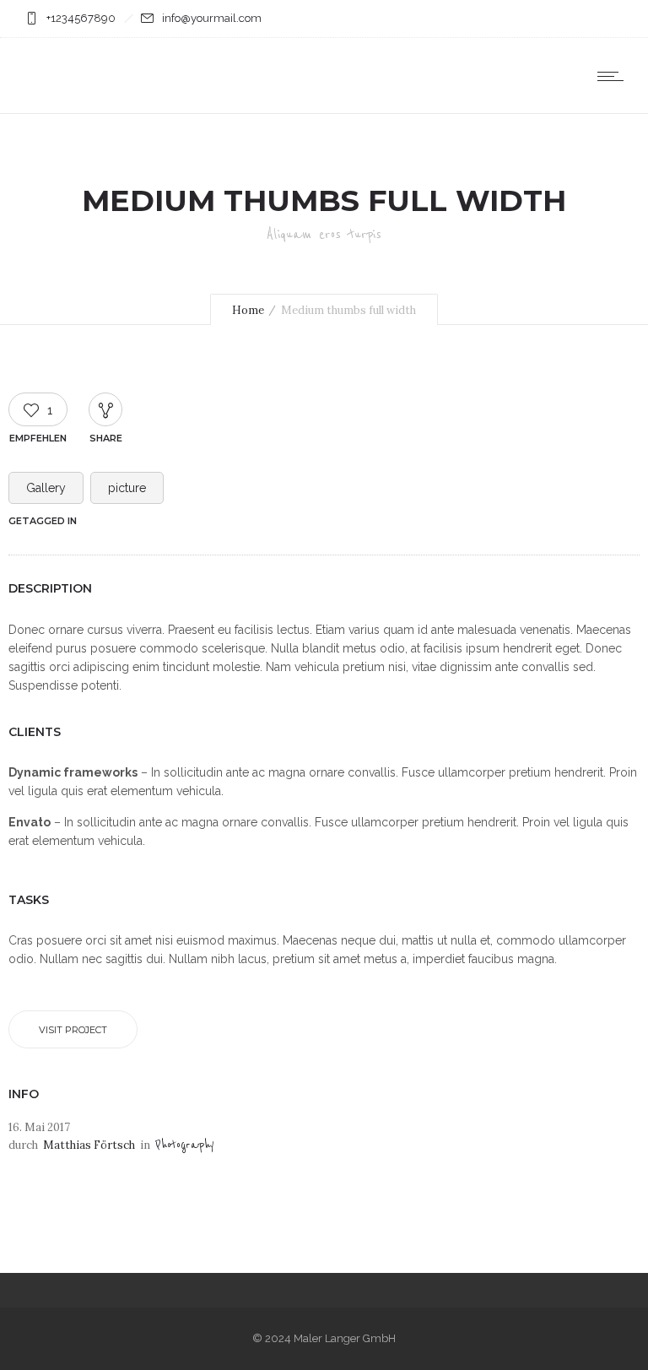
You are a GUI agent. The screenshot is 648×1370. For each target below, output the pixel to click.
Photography (184, 1145)
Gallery (46, 488)
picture (127, 488)
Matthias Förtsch (89, 1145)
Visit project (73, 1030)
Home (248, 310)
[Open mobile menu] (614, 76)
